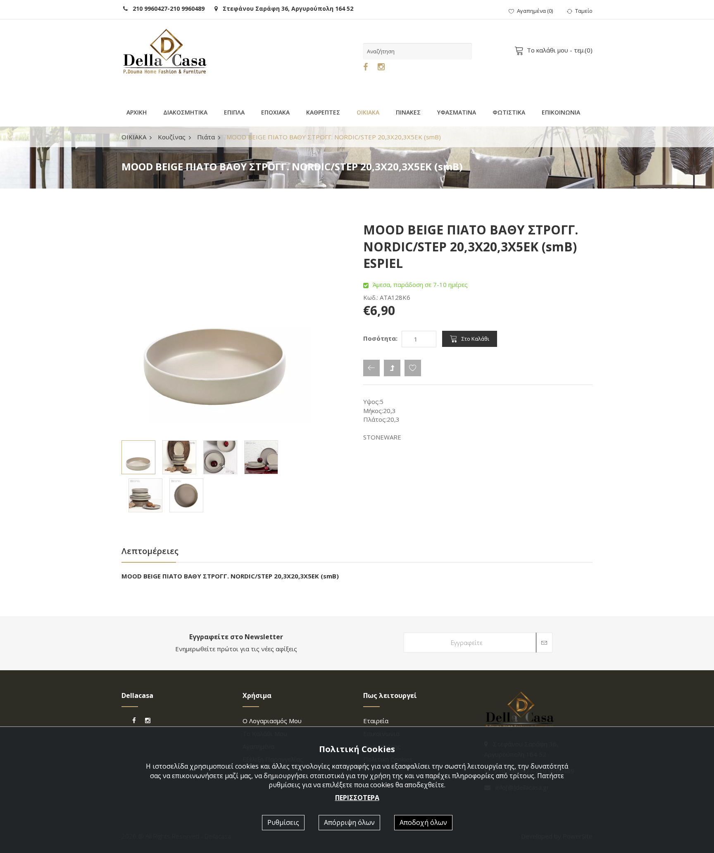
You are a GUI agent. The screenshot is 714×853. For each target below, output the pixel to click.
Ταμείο (584, 10)
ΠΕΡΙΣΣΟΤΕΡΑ (357, 797)
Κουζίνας (172, 137)
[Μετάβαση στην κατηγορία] (392, 368)
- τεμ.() (560, 50)
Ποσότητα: (380, 338)
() (535, 10)
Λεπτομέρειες (149, 551)
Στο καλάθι (475, 338)
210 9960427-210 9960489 (166, 8)
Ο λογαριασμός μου (272, 721)
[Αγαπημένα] (413, 368)
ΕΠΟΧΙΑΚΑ (275, 112)
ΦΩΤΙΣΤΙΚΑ (509, 112)
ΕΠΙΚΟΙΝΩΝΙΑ (561, 112)
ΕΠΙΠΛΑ (234, 112)
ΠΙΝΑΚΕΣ (408, 112)
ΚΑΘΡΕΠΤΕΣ (323, 112)
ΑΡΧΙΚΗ (136, 112)
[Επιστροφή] (371, 368)
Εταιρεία (375, 721)
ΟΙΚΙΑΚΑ (368, 112)
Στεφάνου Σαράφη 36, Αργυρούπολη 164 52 (285, 8)
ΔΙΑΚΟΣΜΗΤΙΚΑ (185, 112)
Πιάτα (206, 137)
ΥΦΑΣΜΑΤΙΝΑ (456, 112)
